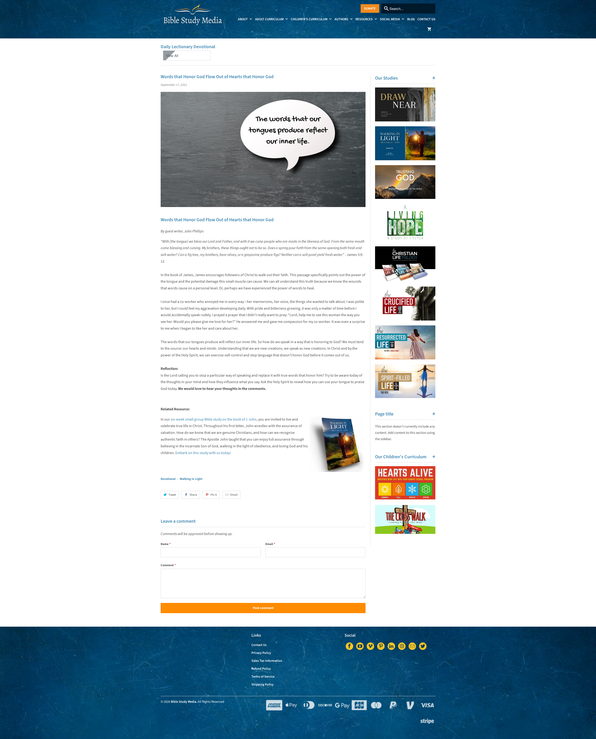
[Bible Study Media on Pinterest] (381, 646)
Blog (411, 19)
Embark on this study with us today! (203, 452)
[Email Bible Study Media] (412, 646)
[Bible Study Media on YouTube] (360, 646)
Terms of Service (262, 676)
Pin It (213, 495)
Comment (168, 565)
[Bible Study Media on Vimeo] (370, 646)
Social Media (390, 19)
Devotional (168, 479)
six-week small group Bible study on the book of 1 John (214, 419)
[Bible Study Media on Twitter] (423, 646)
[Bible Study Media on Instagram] (402, 646)
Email (233, 495)
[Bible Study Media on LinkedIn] (391, 646)
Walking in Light (191, 479)
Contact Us (426, 19)
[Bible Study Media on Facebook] (349, 646)
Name (166, 544)
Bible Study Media (183, 701)
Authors (342, 19)
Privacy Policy (261, 653)
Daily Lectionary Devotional (188, 46)
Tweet (172, 495)
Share (193, 495)
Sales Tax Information (266, 661)
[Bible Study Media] (193, 19)
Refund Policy (261, 668)
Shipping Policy (262, 684)
